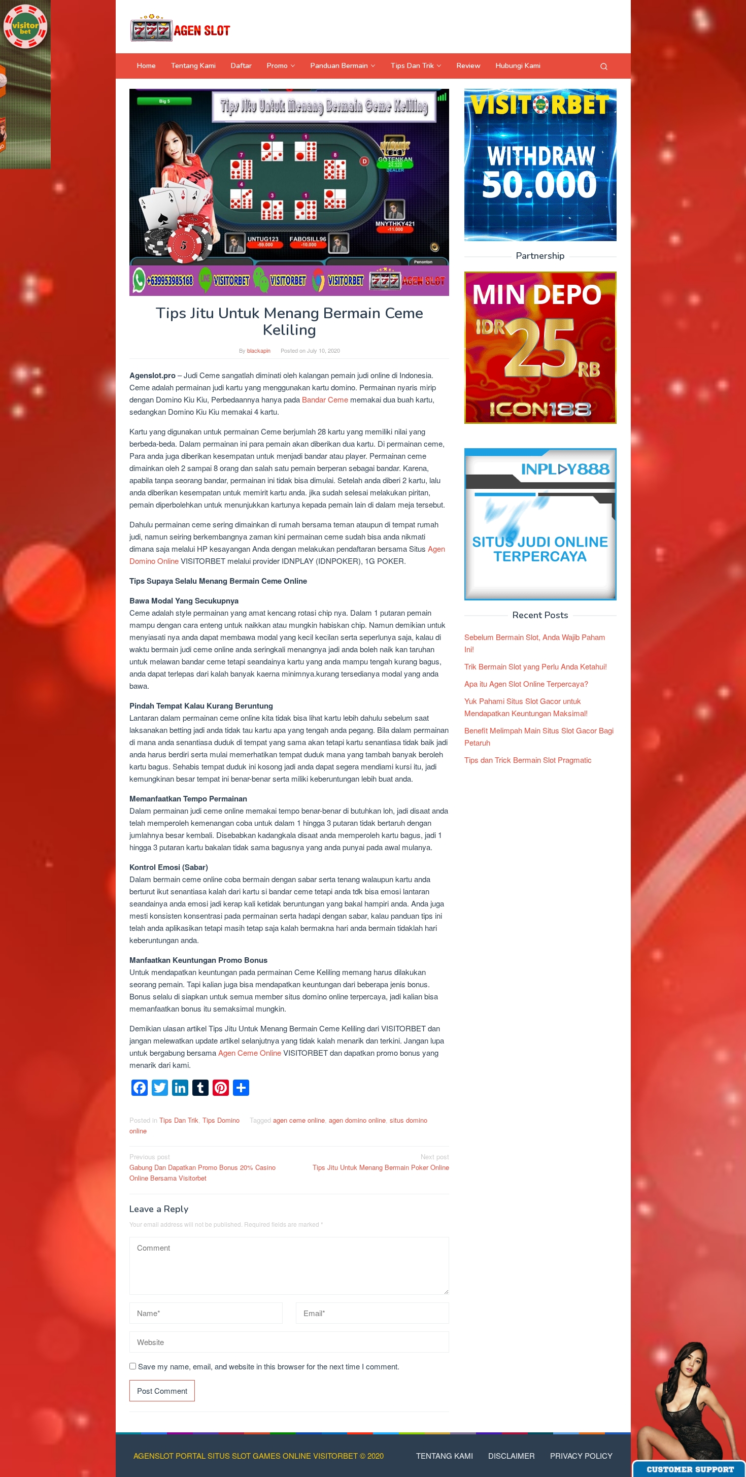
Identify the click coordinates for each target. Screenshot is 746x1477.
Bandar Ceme (325, 399)
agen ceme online (299, 1120)
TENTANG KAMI (444, 1455)
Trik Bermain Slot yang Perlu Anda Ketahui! (535, 666)
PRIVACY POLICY (581, 1455)
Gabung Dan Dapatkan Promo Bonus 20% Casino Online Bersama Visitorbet (202, 1167)
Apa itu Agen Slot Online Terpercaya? (526, 683)
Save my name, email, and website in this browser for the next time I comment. (268, 1366)
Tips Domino (221, 1120)
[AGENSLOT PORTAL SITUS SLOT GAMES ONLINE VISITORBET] (180, 26)
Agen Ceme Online (249, 1052)
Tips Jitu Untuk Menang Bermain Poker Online (381, 1162)
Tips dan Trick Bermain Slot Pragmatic (528, 759)
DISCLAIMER (511, 1455)
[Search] (604, 66)
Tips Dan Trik (178, 1120)
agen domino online (357, 1120)
